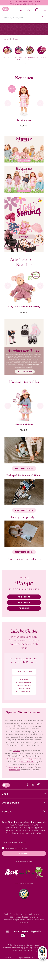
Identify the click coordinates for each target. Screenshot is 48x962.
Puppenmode (27, 761)
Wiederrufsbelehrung (13, 948)
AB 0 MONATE (24, 597)
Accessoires (14, 770)
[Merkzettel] (21, 10)
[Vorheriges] (7, 103)
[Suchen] (42, 17)
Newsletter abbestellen (17, 848)
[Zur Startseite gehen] (5, 9)
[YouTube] (38, 785)
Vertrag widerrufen (34, 948)
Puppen (16, 750)
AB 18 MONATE (24, 602)
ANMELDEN (24, 853)
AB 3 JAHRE (24, 608)
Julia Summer (24, 120)
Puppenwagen (13, 767)
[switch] (42, 958)
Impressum (19, 945)
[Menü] (43, 10)
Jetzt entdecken (24, 468)
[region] (24, 103)
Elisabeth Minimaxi (24, 424)
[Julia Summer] (24, 100)
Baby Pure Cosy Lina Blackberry (24, 307)
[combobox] (20, 17)
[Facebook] (27, 785)
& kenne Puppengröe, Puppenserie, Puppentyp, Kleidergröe (24, 685)
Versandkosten (22, 917)
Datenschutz (33, 945)
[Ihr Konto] (29, 10)
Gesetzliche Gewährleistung (24, 950)
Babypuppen (13, 759)
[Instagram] (33, 785)
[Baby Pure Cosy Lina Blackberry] (24, 287)
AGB (10, 945)
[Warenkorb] (37, 10)
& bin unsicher (24, 672)
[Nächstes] (40, 103)
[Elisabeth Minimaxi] (24, 405)
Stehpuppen (30, 759)
